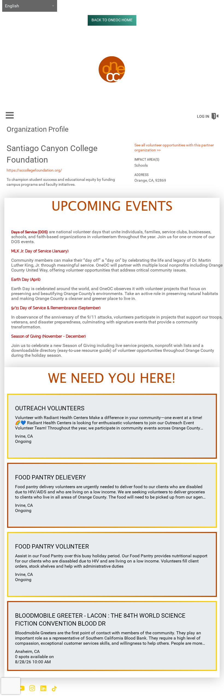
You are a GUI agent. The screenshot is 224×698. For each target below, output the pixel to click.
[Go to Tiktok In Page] (53, 689)
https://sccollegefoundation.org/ (34, 170)
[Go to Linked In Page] (42, 688)
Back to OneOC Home (112, 20)
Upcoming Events (112, 206)
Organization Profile (38, 129)
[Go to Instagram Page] (31, 688)
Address (141, 175)
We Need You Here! (112, 378)
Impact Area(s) (146, 159)
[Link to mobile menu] (9, 115)
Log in (203, 116)
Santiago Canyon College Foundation (52, 153)
